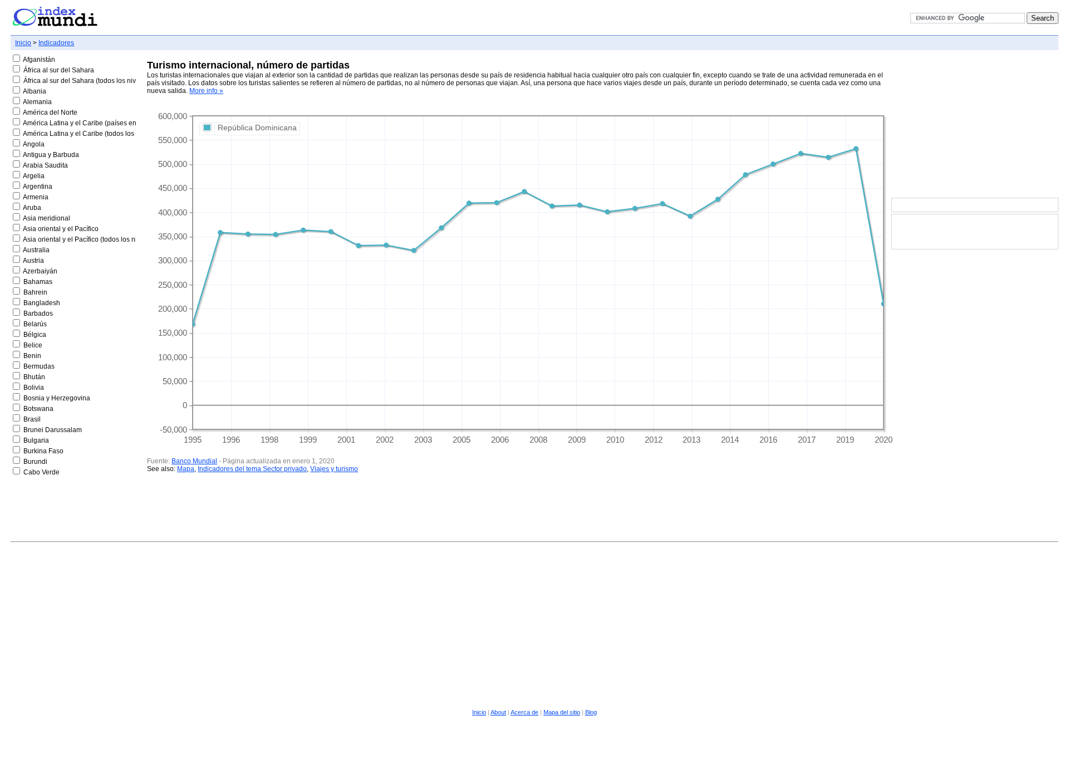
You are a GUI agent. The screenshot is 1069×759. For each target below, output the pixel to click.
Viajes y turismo (334, 469)
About (498, 712)
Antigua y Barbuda (51, 155)
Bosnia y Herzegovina (56, 398)
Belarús (35, 324)
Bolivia (33, 387)
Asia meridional (46, 218)
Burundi (35, 462)
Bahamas (37, 282)
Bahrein (35, 292)
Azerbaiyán (40, 271)
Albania (34, 91)
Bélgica (34, 335)
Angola (34, 144)
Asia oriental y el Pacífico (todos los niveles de (93, 239)
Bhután (34, 377)
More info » (206, 91)
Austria (33, 261)
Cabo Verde (41, 472)
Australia (36, 250)
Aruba (32, 208)
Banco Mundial (194, 461)
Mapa (185, 469)
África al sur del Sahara (58, 70)
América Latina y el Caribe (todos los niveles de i (96, 134)
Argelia (34, 176)
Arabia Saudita (45, 165)
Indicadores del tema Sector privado (252, 469)
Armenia (35, 197)
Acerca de (524, 712)
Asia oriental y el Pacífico (61, 229)
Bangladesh (41, 303)
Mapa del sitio (561, 712)
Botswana (38, 409)
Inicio (23, 43)
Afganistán (39, 59)
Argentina (37, 186)
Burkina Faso (43, 451)
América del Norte (50, 112)
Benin (32, 356)
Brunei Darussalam (52, 430)
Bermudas (39, 366)
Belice (32, 345)
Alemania (37, 102)
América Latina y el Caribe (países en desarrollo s (98, 123)
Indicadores (56, 43)
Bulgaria (36, 440)
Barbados (38, 313)
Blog (591, 712)
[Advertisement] (974, 124)
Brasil (32, 419)
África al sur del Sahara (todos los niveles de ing (96, 81)
